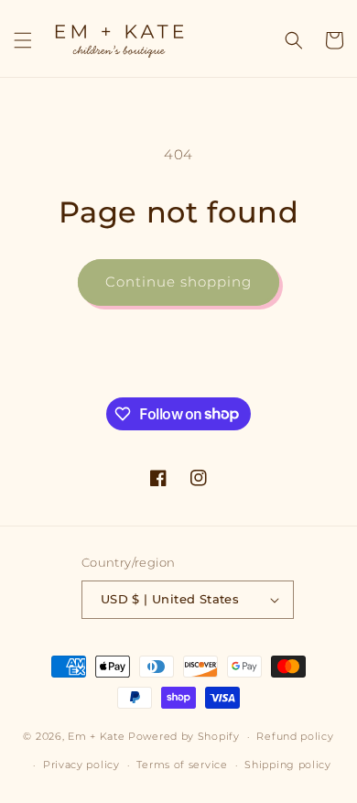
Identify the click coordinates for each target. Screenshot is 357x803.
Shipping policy (287, 764)
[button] (23, 40)
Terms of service (181, 764)
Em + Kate (96, 736)
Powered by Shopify (184, 736)
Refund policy (294, 736)
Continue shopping (178, 281)
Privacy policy (81, 764)
